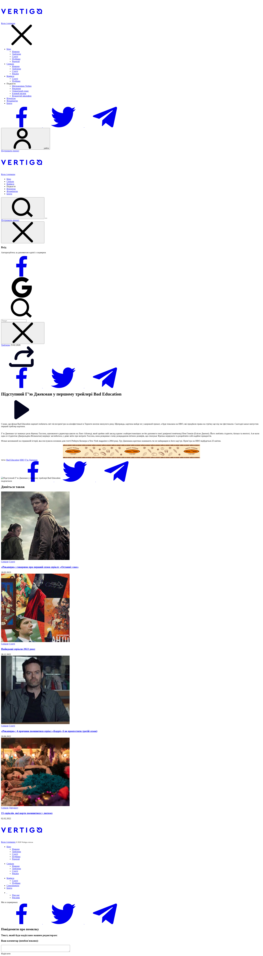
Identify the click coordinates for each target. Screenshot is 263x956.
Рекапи (15, 74)
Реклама (16, 897)
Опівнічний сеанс (20, 91)
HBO (22, 460)
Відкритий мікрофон (22, 96)
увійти (46, 148)
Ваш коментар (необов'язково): (19, 940)
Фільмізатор (12, 101)
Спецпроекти (13, 885)
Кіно (9, 49)
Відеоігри (11, 98)
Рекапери (16, 88)
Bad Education (12, 460)
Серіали (10, 64)
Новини (16, 51)
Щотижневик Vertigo (22, 86)
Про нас (16, 895)
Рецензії (16, 61)
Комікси (10, 76)
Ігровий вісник (19, 93)
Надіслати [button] (6, 953)
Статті (15, 56)
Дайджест (13, 808)
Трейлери (16, 54)
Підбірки (16, 59)
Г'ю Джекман (31, 460)
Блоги (9, 103)
